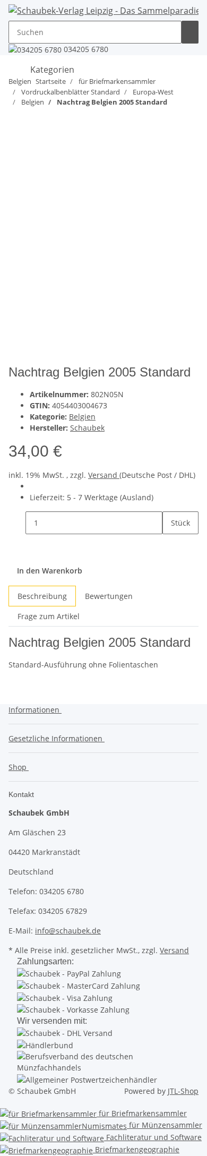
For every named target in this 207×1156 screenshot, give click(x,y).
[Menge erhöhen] (170, 545)
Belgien (82, 417)
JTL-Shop (183, 1091)
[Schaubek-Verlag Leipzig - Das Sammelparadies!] (103, 10)
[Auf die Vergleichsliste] (16, 163)
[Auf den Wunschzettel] (36, 163)
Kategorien (51, 70)
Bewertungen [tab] (109, 596)
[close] (16, 140)
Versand (103, 475)
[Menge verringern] (16, 522)
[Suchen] (190, 32)
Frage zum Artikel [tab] (49, 616)
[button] (37, 710)
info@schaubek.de (68, 931)
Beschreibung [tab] (42, 596)
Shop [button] (18, 767)
